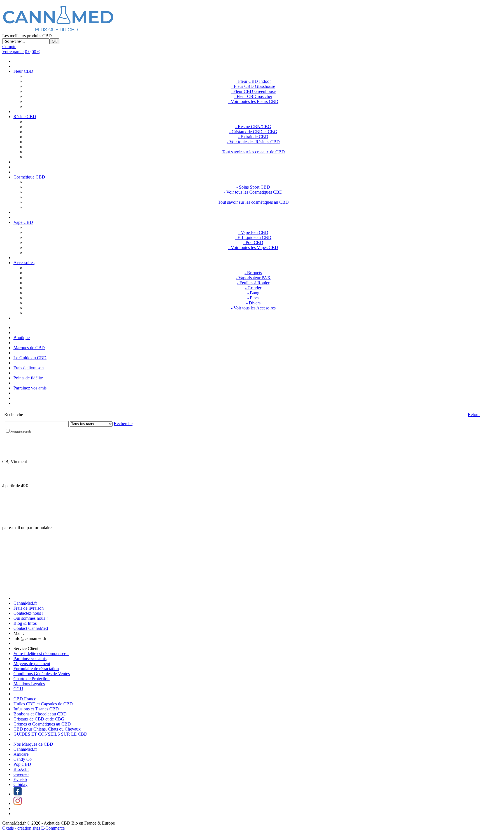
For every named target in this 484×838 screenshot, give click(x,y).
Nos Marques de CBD (33, 744)
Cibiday (20, 784)
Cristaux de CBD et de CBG (38, 719)
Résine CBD (24, 116)
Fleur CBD (23, 71)
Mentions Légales (29, 683)
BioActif (21, 769)
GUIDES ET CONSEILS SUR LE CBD (50, 734)
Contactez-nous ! (28, 613)
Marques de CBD (29, 347)
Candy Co (22, 759)
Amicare (21, 754)
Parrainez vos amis (29, 388)
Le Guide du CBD (29, 357)
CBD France (24, 698)
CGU (18, 688)
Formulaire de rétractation (36, 668)
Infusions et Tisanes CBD (36, 708)
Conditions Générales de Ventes (41, 673)
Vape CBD (23, 222)
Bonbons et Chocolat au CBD (40, 714)
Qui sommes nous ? (30, 618)
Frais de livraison (28, 367)
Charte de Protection (31, 678)
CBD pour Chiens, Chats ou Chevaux (47, 729)
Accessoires (23, 262)
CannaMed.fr (25, 603)
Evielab (20, 779)
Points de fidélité (28, 377)
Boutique (21, 337)
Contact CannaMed (30, 628)
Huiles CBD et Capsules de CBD (43, 703)
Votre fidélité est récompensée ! (41, 653)
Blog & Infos (25, 623)
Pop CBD (22, 764)
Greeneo (21, 774)
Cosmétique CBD (29, 177)
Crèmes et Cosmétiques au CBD (42, 724)
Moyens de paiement (31, 663)
